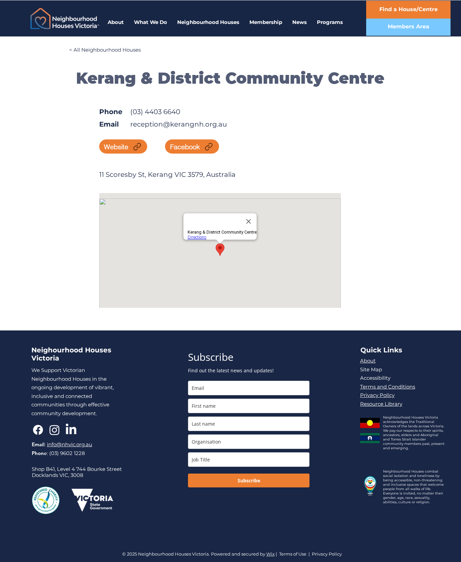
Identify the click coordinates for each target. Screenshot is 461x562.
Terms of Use (292, 554)
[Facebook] (38, 429)
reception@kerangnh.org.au (178, 124)
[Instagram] (54, 429)
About (368, 360)
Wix (270, 554)
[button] (330, 22)
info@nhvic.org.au (69, 444)
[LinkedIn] (71, 429)
